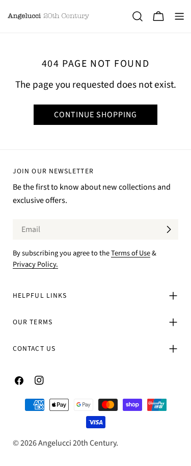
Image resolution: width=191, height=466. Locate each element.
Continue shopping (95, 114)
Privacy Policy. (35, 264)
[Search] (137, 16)
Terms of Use (130, 253)
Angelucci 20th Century (77, 443)
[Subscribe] (168, 229)
